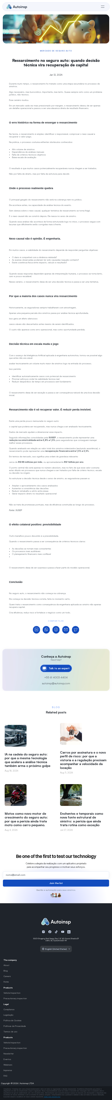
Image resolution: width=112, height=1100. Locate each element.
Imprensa (8, 1070)
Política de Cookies (12, 1020)
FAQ (5, 1075)
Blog (6, 970)
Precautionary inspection (15, 998)
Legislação (8, 1015)
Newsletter (9, 1053)
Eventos (7, 1059)
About (6, 965)
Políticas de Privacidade (15, 1026)
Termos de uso (10, 1031)
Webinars (8, 1064)
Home (6, 981)
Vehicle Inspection (12, 993)
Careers (7, 976)
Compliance (9, 1009)
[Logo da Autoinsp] (17, 7)
